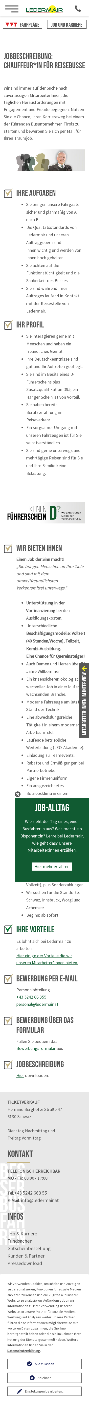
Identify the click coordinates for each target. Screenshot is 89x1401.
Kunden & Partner (25, 1256)
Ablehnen (44, 1378)
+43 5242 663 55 (30, 1193)
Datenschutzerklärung (23, 1350)
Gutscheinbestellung (29, 1248)
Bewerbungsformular (36, 1048)
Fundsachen (19, 1241)
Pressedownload (24, 1263)
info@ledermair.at (40, 1200)
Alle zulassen (44, 1364)
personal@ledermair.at (37, 1004)
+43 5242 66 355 (31, 997)
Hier (20, 1075)
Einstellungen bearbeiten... (44, 1391)
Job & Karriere (22, 1233)
